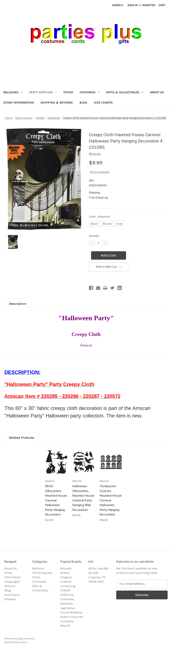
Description (17, 304)
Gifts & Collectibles (122, 92)
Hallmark (66, 603)
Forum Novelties (71, 612)
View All (65, 625)
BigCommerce (26, 638)
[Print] (105, 288)
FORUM (65, 590)
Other (68, 92)
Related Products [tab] (21, 437)
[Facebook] (91, 288)
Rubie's (65, 573)
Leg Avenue (67, 608)
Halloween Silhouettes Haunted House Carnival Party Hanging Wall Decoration (83, 498)
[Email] (98, 288)
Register (148, 5)
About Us (157, 92)
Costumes (87, 92)
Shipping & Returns (56, 102)
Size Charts (103, 102)
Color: (100, 216)
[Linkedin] (119, 288)
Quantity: (94, 235)
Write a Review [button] (99, 172)
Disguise (66, 577)
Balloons (10, 92)
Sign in (133, 5)
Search (117, 5)
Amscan (66, 568)
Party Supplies (41, 92)
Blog (83, 102)
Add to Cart (57, 465)
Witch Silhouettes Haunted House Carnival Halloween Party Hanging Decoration (56, 500)
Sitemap (10, 599)
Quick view (56, 458)
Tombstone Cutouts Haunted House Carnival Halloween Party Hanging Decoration (111, 500)
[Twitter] (112, 288)
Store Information (18, 102)
